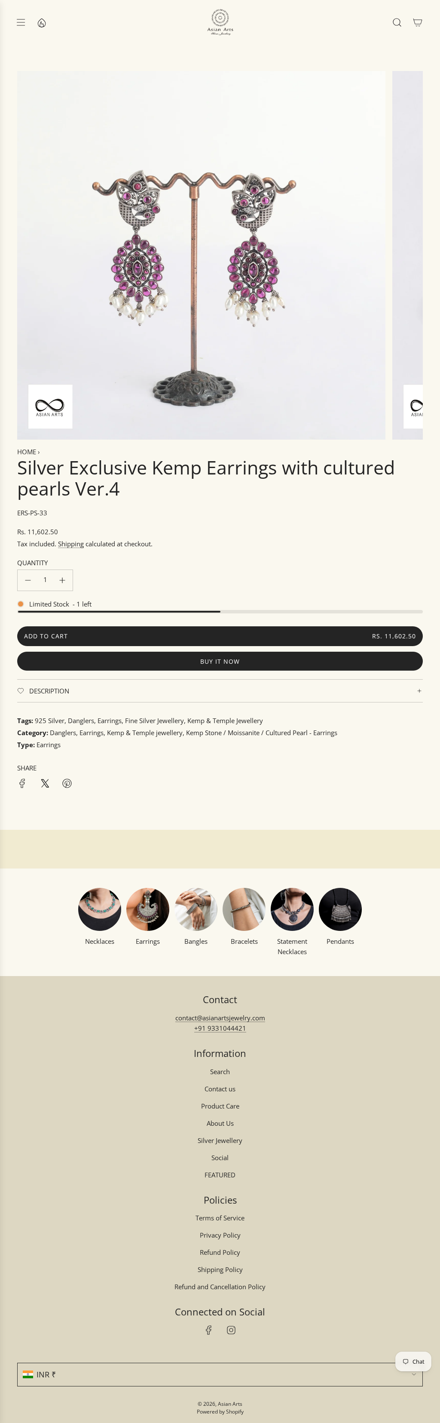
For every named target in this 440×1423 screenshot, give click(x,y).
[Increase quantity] (62, 580)
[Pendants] (340, 909)
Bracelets (244, 941)
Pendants (340, 941)
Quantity (32, 562)
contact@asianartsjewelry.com (220, 1017)
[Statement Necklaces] (292, 909)
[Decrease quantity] (28, 580)
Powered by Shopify (220, 1411)
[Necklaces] (99, 909)
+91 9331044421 (220, 1028)
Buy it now (220, 661)
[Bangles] (195, 909)
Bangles (196, 941)
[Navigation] (20, 22)
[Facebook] (209, 1330)
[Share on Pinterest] (67, 784)
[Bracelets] (244, 909)
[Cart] (417, 22)
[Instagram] (231, 1330)
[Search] (397, 22)
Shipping (71, 543)
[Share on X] (44, 784)
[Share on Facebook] (22, 784)
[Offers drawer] (41, 22)
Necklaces (99, 941)
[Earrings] (147, 909)
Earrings (148, 941)
